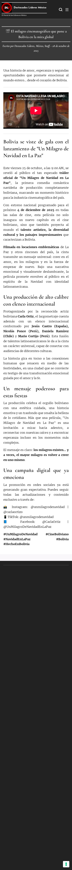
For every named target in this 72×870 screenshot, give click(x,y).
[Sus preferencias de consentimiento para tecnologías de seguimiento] (66, 864)
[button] (60, 9)
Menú (67, 9)
